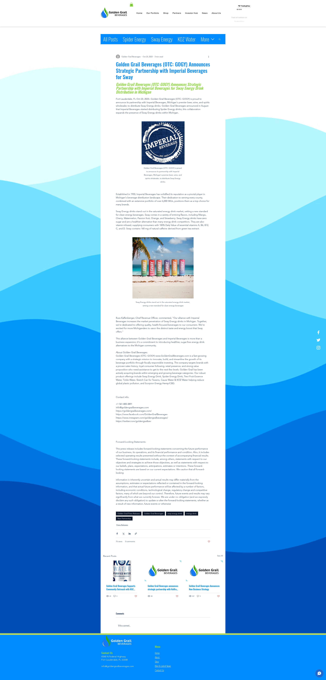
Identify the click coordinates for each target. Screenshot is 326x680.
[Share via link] (136, 533)
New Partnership (124, 518)
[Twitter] (318, 340)
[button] (131, 4)
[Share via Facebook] (117, 533)
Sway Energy (162, 39)
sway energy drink (175, 513)
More (205, 39)
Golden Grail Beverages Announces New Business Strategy (204, 587)
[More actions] (208, 56)
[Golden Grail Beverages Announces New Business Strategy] (204, 571)
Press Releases (122, 525)
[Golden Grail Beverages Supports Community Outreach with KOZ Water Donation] (121, 571)
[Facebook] (318, 332)
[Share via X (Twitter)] (123, 533)
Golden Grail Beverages (153, 513)
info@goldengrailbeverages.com (117, 666)
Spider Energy (134, 39)
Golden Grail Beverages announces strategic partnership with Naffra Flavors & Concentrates (163, 587)
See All (220, 556)
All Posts (110, 39)
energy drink (191, 513)
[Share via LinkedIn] (129, 533)
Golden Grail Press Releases (129, 513)
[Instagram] (318, 347)
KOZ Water (187, 39)
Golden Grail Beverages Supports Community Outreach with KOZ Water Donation (120, 587)
